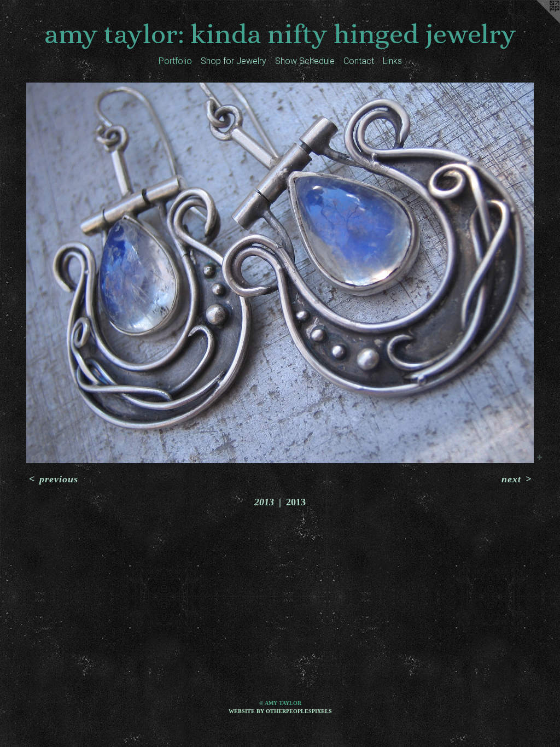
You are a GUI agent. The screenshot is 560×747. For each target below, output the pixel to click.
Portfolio (175, 61)
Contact (358, 61)
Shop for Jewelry (233, 61)
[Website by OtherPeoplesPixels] (538, 22)
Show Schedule (305, 61)
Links (392, 61)
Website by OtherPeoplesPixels (280, 711)
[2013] (280, 273)
